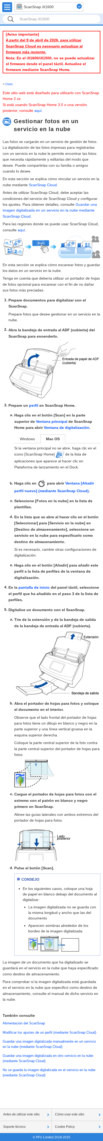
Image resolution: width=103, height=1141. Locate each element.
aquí (38, 110)
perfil (33, 405)
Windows (27, 439)
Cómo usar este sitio (69, 1114)
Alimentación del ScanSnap (24, 1023)
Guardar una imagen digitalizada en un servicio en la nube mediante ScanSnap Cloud (50, 210)
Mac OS (53, 439)
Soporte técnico (14, 1127)
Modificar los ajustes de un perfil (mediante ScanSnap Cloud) (49, 1032)
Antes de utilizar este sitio (21, 1114)
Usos (9, 84)
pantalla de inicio (34, 587)
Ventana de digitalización (66, 427)
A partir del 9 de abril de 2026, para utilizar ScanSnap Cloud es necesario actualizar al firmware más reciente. (44, 46)
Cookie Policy (65, 1127)
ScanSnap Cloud (43, 185)
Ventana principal (51, 421)
